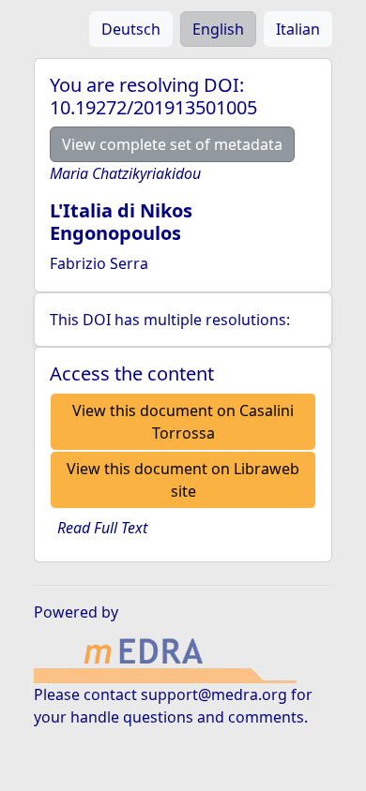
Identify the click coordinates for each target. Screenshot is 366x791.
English (218, 29)
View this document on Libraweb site (183, 479)
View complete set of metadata (172, 144)
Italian (298, 29)
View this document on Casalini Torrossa (183, 421)
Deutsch (130, 29)
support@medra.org (214, 694)
